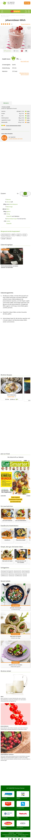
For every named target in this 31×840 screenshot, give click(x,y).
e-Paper (28, 495)
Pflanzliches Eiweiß (20, 540)
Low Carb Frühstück (7, 520)
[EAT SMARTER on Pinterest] (12, 839)
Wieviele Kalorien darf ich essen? (24, 73)
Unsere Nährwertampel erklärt (13, 125)
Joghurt (8, 211)
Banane (8, 199)
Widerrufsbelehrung (23, 834)
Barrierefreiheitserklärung (12, 836)
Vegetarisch (4, 575)
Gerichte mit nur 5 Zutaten (15, 664)
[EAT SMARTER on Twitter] (18, 839)
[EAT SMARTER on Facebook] (8, 839)
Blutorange (9, 206)
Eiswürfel (8, 216)
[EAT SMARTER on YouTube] (22, 839)
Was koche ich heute (7, 561)
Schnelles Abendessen (15, 608)
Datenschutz (19, 833)
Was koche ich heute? (15, 636)
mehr (28, 111)
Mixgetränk (18, 575)
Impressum (11, 833)
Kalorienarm (17, 571)
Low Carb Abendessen (20, 520)
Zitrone (8, 202)
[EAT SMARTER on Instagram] (15, 839)
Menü (2, 12)
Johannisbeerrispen (11, 218)
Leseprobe (3, 495)
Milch (7, 209)
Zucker (8, 221)
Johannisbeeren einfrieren (7, 754)
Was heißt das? (25, 61)
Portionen (25, 196)
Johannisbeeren (13, 204)
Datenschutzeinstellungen (9, 834)
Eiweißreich (7, 540)
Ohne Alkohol (25, 571)
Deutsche (11, 575)
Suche (26, 12)
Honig (8, 214)
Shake (24, 575)
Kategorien (23, 836)
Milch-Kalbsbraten (11, 395)
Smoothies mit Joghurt (7, 571)
